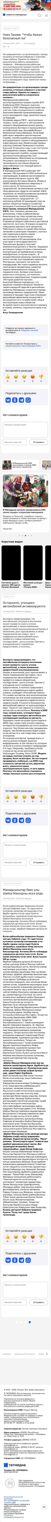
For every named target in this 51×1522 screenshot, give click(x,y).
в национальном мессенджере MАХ (23, 344)
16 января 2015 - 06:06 (11, 611)
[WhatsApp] (28, 400)
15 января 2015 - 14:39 (11, 898)
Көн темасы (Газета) (12, 883)
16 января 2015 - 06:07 (11, 43)
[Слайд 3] (25, 535)
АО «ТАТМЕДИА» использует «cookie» (17, 1501)
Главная (7, 1354)
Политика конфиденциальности (14, 1516)
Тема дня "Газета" (11, 28)
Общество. (8, 596)
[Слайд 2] (22, 535)
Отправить (38, 442)
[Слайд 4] (28, 535)
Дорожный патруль (25, 1354)
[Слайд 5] (31, 535)
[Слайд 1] (19, 535)
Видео (42, 1354)
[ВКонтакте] (8, 400)
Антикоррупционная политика (13, 1498)
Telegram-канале (29, 330)
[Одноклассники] (14, 400)
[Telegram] (21, 400)
